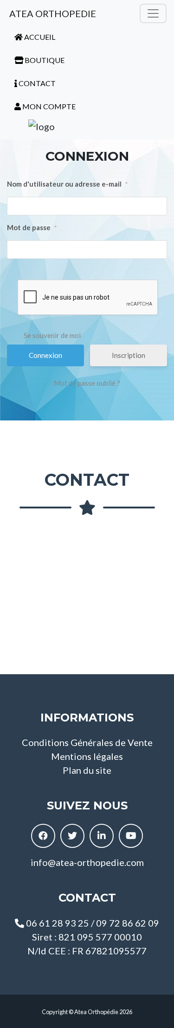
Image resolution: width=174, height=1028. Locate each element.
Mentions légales (87, 756)
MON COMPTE (48, 106)
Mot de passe (32, 227)
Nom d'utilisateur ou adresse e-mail (67, 184)
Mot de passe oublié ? (87, 383)
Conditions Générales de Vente (87, 742)
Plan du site (87, 770)
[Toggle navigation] (153, 13)
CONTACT (36, 83)
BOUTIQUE (43, 60)
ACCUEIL (39, 36)
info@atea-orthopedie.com (87, 862)
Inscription (128, 355)
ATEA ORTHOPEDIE (51, 13)
